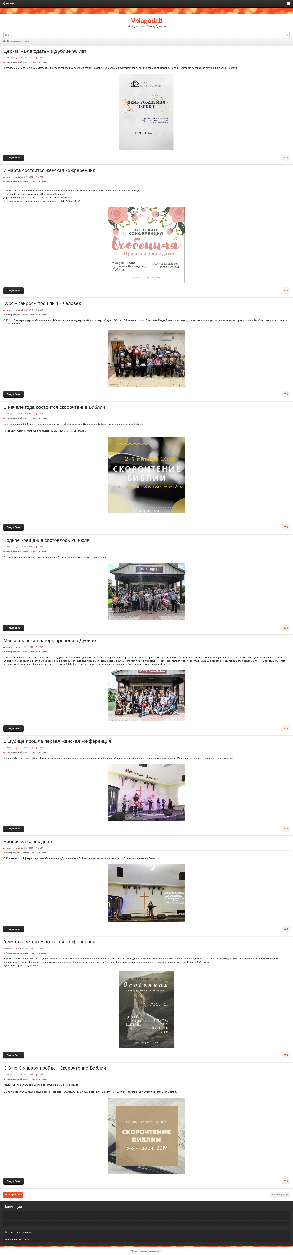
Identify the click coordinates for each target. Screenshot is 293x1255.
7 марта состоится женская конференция (49, 170)
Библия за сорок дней (27, 841)
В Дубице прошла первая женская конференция (57, 741)
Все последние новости (18, 1232)
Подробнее (13, 157)
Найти (286, 35)
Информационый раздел (17, 62)
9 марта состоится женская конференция (49, 941)
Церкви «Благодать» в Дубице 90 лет (44, 51)
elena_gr (9, 58)
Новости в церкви (39, 62)
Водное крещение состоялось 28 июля (46, 540)
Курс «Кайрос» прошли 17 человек (42, 303)
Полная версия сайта (19, 41)
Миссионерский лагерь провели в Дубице (49, 640)
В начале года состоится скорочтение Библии (54, 407)
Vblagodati (152, 1251)
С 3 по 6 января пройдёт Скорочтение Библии (54, 1068)
